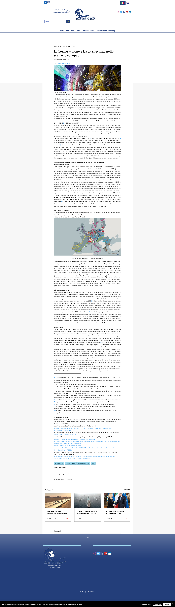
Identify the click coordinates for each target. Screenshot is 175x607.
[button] (61, 30)
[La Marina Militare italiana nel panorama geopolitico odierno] (87, 500)
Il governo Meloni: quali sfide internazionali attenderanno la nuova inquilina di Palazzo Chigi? (116, 512)
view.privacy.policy (77, 604)
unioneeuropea (70, 463)
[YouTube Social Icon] (127, 12)
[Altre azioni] (120, 46)
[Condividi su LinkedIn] (64, 474)
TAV (93, 463)
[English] (128, 3)
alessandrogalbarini (83, 463)
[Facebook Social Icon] (124, 12)
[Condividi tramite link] (68, 474)
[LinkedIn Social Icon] (130, 12)
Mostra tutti (127, 489)
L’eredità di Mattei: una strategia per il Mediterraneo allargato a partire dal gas (58, 512)
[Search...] (68, 21)
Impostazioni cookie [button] (145, 604)
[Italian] (123, 3)
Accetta (167, 604)
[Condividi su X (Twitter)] (59, 474)
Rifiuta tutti (157, 604)
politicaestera (59, 463)
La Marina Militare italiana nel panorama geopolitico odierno (87, 512)
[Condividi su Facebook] (55, 474)
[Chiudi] (173, 604)
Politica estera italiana (60, 467)
